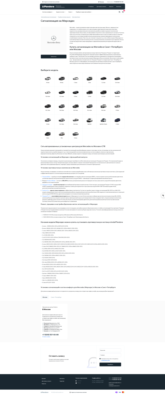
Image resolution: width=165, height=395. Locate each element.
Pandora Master (51, 180)
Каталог (44, 378)
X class (75, 137)
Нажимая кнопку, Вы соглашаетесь (109, 359)
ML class (103, 110)
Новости (111, 6)
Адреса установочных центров (51, 1)
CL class (103, 82)
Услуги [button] (70, 12)
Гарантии (62, 381)
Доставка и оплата (101, 6)
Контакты (118, 6)
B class (61, 82)
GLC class (48, 110)
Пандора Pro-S (46, 196)
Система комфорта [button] (47, 12)
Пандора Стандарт (47, 184)
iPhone (79, 382)
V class (117, 124)
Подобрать (110, 364)
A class (47, 82)
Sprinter (89, 124)
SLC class (61, 124)
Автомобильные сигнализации (48, 17)
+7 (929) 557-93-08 (118, 1)
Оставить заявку (46, 336)
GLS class (89, 110)
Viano (47, 137)
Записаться (53, 56)
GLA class (117, 96)
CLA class (117, 82)
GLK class (75, 110)
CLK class (48, 96)
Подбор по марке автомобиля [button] (83, 12)
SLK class (75, 124)
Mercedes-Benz (76, 17)
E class (75, 96)
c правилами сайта (105, 360)
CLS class (61, 96)
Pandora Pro (45, 190)
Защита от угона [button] (60, 12)
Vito (62, 137)
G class (89, 96)
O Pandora (91, 6)
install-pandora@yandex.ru (115, 382)
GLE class (61, 110)
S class (47, 124)
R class (117, 110)
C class (75, 82)
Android (79, 380)
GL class (103, 96)
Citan (89, 82)
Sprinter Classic (103, 124)
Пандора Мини (46, 176)
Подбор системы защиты (64, 17)
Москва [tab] (45, 297)
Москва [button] (102, 1)
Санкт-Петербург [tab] (56, 297)
